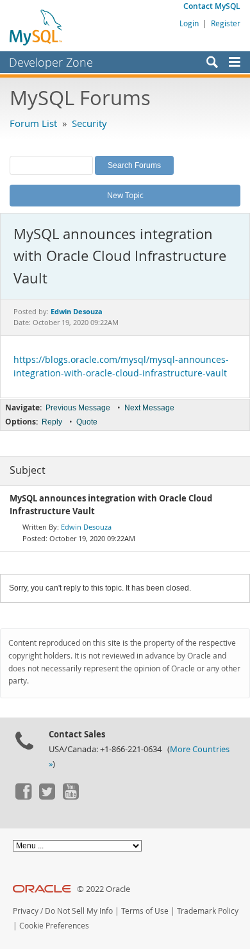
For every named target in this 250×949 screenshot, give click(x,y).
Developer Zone (51, 62)
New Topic (125, 195)
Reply (52, 421)
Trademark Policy (207, 911)
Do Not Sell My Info (79, 911)
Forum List (33, 123)
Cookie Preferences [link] (54, 925)
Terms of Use (145, 911)
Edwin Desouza (86, 527)
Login (189, 23)
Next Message (149, 407)
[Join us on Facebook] (23, 796)
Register (225, 23)
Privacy (25, 911)
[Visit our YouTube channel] (70, 796)
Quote (86, 421)
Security (89, 123)
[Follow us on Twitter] (47, 796)
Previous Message (78, 407)
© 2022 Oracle (103, 889)
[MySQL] (36, 27)
